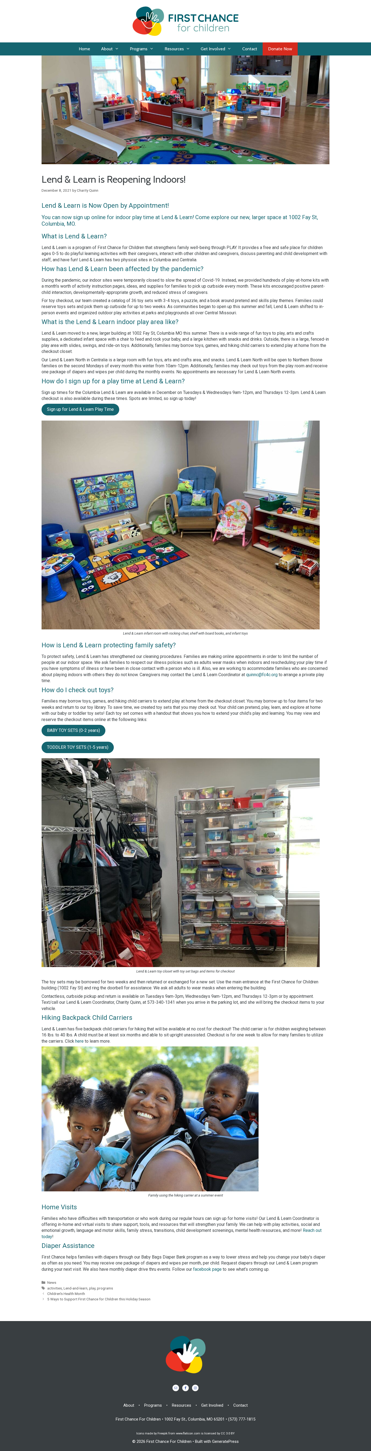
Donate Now (280, 48)
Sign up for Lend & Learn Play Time (80, 409)
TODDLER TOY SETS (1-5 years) (77, 747)
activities (54, 1288)
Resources (174, 48)
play (92, 1288)
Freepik (163, 1433)
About (107, 48)
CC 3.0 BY (228, 1433)
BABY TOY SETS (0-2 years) (73, 730)
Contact (249, 48)
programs (105, 1288)
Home (84, 48)
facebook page (208, 1269)
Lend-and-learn (75, 1288)
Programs (138, 48)
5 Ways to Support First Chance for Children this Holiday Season (98, 1299)
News (51, 1282)
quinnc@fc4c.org (262, 674)
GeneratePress (225, 1441)
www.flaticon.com (188, 1433)
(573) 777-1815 (241, 1419)
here (79, 1041)
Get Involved (213, 48)
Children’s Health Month (66, 1293)
